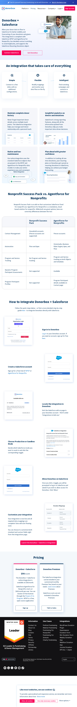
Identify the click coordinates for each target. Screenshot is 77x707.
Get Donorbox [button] (33, 53)
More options (64, 700)
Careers (31, 633)
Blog (29, 630)
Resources (41, 8)
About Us (31, 628)
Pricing (33, 8)
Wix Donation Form (66, 635)
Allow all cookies (27, 701)
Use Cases (47, 621)
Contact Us (32, 625)
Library (30, 650)
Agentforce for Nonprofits (17, 373)
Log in (44, 334)
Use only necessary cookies (46, 701)
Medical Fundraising (50, 628)
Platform (25, 8)
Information (33, 621)
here (23, 310)
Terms (30, 637)
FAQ (29, 635)
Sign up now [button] (69, 8)
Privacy (31, 640)
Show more (41, 696)
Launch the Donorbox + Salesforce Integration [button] (38, 543)
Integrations (65, 621)
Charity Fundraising (50, 640)
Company (51, 8)
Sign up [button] (25, 608)
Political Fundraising (50, 625)
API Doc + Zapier (66, 650)
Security (31, 642)
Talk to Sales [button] (51, 608)
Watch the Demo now (59, 2)
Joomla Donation (66, 647)
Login (60, 8)
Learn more (52, 587)
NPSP (28, 371)
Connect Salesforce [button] (11, 53)
